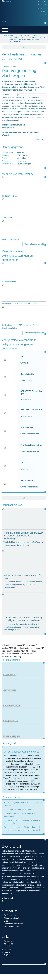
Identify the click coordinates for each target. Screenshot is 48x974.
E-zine (6, 921)
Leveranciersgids (24, 164)
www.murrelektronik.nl (30, 434)
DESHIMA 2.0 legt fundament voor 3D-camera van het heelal (22, 821)
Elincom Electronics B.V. (31, 410)
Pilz (22, 356)
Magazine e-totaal (11, 918)
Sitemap (7, 952)
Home (12, 35)
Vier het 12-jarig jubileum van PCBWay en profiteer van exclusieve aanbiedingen (23, 536)
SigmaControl (27, 480)
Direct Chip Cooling (10, 239)
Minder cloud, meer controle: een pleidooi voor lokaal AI (22, 804)
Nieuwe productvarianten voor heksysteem (20, 303)
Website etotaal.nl (11, 927)
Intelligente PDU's (9, 196)
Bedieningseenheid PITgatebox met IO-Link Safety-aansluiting (20, 326)
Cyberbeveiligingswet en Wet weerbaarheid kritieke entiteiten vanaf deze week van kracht (22, 828)
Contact (42, 11)
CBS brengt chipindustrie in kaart (17, 809)
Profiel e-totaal (10, 915)
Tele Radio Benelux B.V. (31, 445)
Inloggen (42, 1)
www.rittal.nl (22, 161)
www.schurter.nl (27, 399)
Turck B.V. (25, 463)
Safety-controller (9, 282)
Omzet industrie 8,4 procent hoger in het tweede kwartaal (19, 814)
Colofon (42, 15)
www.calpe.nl (26, 381)
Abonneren (41, 5)
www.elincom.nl (27, 416)
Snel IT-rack (7, 218)
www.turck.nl (26, 469)
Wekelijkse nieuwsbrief (13, 924)
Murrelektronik (27, 427)
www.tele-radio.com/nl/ (30, 451)
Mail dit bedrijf (22, 158)
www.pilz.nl (25, 363)
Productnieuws (21, 35)
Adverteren (41, 8)
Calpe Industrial (27, 374)
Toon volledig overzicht (34, 244)
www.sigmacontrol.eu (29, 487)
